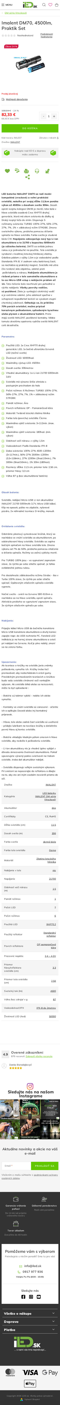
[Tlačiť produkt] (27, 171)
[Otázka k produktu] (37, 171)
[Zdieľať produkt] (28, 176)
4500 (53, 991)
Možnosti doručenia (17, 99)
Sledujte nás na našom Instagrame (31, 1094)
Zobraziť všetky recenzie (39, 1056)
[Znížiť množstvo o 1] (43, 116)
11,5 (53, 824)
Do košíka (30, 128)
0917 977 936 (33, 1272)
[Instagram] (31, 1297)
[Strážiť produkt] (48, 171)
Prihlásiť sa (44, 1166)
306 (54, 833)
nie (54, 870)
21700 (52, 878)
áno (54, 808)
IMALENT (15, 142)
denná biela (49, 841)
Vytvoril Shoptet (32, 1399)
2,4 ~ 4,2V (50, 956)
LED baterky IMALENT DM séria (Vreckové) (45, 796)
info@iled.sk (32, 1266)
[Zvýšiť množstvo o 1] (54, 116)
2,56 (53, 981)
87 (54, 999)
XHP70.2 (51, 924)
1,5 (54, 888)
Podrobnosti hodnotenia (46, 35)
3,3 (54, 967)
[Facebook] (23, 1297)
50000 (52, 1016)
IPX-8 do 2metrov (46, 1008)
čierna (52, 850)
